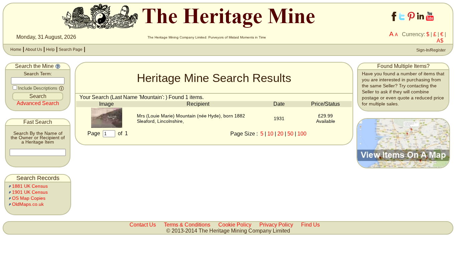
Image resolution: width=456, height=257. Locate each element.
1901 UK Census (30, 192)
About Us (33, 49)
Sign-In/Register (430, 50)
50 (290, 134)
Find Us (310, 225)
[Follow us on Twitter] (402, 22)
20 (280, 134)
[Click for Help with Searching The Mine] (57, 66)
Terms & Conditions (187, 225)
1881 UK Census (30, 186)
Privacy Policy (276, 225)
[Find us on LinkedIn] (420, 22)
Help (50, 49)
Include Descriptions (37, 88)
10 (270, 134)
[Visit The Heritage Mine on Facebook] (394, 22)
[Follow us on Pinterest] (411, 22)
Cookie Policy (234, 225)
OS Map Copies (28, 198)
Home (15, 49)
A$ (440, 41)
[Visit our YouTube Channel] (430, 22)
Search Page (70, 49)
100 (301, 134)
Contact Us (143, 225)
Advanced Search (38, 103)
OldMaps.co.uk (28, 204)
